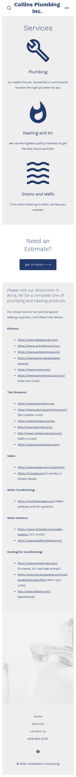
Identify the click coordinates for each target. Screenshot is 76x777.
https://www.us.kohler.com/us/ (39, 346)
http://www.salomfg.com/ (35, 427)
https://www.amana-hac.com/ (38, 563)
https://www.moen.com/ (34, 369)
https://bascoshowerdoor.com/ (39, 444)
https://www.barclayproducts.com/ (41, 375)
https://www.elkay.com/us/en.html (41, 467)
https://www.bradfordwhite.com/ (40, 540)
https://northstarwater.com (36, 501)
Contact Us (38, 731)
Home (38, 716)
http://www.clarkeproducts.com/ (40, 433)
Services (38, 724)
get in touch (34, 264)
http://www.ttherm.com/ (34, 591)
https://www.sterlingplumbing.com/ (42, 409)
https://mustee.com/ (32, 473)
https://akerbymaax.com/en (36, 421)
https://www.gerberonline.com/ (39, 352)
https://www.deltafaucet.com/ (38, 340)
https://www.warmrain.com (36, 403)
